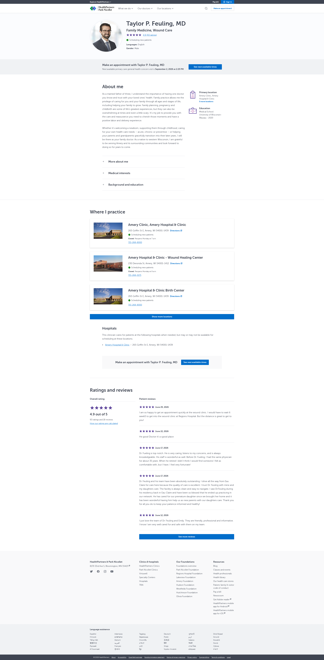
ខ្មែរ (140, 649)
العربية (117, 643)
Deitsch (118, 640)
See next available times (205, 67)
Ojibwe (216, 646)
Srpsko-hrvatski (170, 649)
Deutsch (167, 634)
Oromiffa (142, 640)
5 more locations (206, 101)
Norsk (215, 643)
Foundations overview (186, 566)
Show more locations (162, 317)
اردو (190, 637)
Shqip (166, 646)
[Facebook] (98, 572)
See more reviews (186, 537)
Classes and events (221, 570)
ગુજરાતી (191, 634)
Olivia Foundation (184, 596)
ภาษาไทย (192, 646)
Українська (143, 637)
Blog (215, 566)
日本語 (166, 640)
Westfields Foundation (186, 589)
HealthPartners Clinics (149, 566)
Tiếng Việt (94, 640)
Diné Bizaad (218, 634)
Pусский (93, 646)
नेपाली (190, 643)
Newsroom (218, 596)
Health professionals (222, 573)
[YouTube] (111, 572)
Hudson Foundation (185, 585)
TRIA (141, 585)
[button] (227, 2)
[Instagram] (105, 572)
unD (141, 646)
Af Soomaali (94, 649)
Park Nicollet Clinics (148, 570)
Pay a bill (217, 592)
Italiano (191, 640)
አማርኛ (141, 643)
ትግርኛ (215, 649)
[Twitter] (91, 572)
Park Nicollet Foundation (187, 570)
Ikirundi (216, 637)
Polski (166, 637)
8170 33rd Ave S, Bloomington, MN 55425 (109, 566)
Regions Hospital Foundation (189, 573)
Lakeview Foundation (186, 577)
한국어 (117, 649)
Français (118, 646)
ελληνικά (192, 649)
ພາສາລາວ (118, 637)
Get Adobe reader (221, 599)
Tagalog (142, 634)
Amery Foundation (184, 581)
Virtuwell (143, 573)
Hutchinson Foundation (187, 592)
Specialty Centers (147, 577)
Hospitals (143, 581)
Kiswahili (216, 640)
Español (93, 634)
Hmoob (93, 637)
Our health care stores (223, 581)
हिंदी (165, 643)
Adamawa (118, 634)
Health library (219, 577)
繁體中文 (93, 643)
